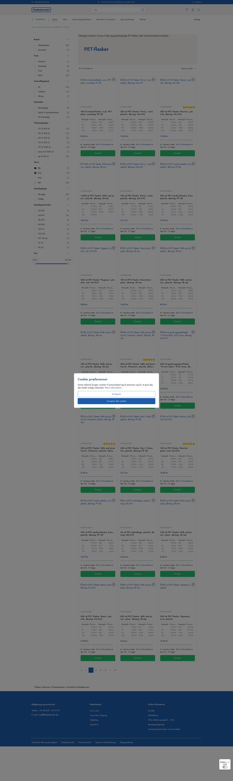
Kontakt (151, 710)
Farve (36, 162)
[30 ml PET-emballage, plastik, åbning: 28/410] (137, 511)
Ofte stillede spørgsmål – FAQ (161, 720)
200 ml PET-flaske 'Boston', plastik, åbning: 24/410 (176, 112)
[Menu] (229, 760)
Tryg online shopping (98, 715)
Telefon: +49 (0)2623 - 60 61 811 (46, 710)
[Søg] (142, 9)
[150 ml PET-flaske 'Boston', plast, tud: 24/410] (177, 427)
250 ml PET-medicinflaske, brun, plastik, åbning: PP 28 (176, 197)
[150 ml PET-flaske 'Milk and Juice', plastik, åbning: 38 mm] (98, 343)
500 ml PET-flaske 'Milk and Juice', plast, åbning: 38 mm (136, 617)
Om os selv (94, 710)
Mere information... (114, 387)
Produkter (40, 19)
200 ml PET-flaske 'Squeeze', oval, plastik (175, 617)
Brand (36, 39)
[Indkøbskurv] (198, 10)
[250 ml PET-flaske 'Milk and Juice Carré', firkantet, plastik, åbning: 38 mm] (98, 427)
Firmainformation (85, 742)
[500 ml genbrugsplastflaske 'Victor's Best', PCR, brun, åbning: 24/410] (177, 343)
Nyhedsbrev (153, 715)
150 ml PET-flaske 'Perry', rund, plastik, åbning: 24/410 (136, 197)
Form (36, 55)
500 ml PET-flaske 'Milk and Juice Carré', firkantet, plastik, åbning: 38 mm (137, 365)
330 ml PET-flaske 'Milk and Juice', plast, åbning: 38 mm (176, 533)
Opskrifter (94, 724)
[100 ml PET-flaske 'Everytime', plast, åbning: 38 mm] (137, 259)
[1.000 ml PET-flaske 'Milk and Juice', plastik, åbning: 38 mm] (98, 174)
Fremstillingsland (41, 81)
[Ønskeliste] (187, 10)
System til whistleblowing (105, 742)
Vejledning (94, 720)
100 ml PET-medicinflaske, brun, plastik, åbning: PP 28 (97, 533)
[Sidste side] (115, 670)
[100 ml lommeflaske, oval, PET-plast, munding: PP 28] (98, 90)
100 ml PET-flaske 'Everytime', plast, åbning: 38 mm (136, 281)
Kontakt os (198, 2)
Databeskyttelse (68, 742)
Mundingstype (40, 188)
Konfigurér (116, 394)
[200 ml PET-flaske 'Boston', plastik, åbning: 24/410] (177, 90)
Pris (35, 253)
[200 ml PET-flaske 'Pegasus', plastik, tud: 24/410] (98, 259)
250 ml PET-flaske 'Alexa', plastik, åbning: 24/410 (96, 617)
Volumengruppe (41, 123)
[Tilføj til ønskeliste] (113, 79)
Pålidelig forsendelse (42, 2)
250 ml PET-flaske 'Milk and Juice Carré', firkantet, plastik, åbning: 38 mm (98, 449)
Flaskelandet (86, 107)
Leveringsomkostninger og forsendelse (164, 729)
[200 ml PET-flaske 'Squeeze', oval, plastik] (177, 595)
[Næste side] (110, 670)
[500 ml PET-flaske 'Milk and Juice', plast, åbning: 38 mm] (137, 595)
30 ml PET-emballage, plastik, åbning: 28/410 (137, 533)
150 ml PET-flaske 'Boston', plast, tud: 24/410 (174, 449)
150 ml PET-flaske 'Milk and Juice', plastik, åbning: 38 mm (96, 365)
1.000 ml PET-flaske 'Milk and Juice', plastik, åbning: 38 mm (98, 197)
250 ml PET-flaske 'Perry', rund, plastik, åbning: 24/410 (136, 112)
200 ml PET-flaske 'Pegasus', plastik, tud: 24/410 (98, 281)
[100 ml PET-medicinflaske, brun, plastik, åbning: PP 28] (98, 511)
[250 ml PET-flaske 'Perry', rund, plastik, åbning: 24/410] (137, 90)
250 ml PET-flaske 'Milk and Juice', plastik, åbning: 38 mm (176, 281)
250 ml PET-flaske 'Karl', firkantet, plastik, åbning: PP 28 (136, 449)
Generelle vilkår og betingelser (44, 742)
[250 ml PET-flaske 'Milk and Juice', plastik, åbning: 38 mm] (177, 259)
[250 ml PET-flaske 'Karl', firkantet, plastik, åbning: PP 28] (137, 427)
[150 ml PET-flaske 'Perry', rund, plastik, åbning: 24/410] (137, 174)
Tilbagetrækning (126, 742)
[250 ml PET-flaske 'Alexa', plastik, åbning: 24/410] (98, 595)
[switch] (225, 766)
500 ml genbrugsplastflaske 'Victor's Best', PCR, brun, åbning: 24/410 (175, 365)
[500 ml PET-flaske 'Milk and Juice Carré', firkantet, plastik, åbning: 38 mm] (137, 343)
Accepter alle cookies (116, 401)
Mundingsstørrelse (42, 205)
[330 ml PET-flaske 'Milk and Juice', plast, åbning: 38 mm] (177, 511)
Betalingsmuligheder (156, 724)
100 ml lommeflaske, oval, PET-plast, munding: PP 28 (97, 112)
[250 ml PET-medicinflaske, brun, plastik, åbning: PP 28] (177, 174)
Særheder (38, 102)
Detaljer (98, 153)
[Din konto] (193, 10)
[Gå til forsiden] (41, 9)
